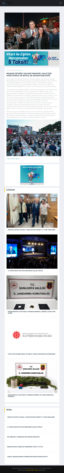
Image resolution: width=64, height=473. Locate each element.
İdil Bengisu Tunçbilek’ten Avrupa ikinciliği (23, 437)
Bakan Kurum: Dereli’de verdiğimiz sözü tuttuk (25, 447)
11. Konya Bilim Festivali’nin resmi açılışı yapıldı (25, 270)
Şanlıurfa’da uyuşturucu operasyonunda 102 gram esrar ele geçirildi (31, 395)
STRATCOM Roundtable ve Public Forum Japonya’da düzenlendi (31, 354)
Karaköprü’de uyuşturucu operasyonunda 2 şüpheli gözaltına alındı (31, 312)
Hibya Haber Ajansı (32, 470)
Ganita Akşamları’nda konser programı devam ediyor (27, 456)
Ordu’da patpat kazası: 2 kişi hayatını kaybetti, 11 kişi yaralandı (31, 230)
